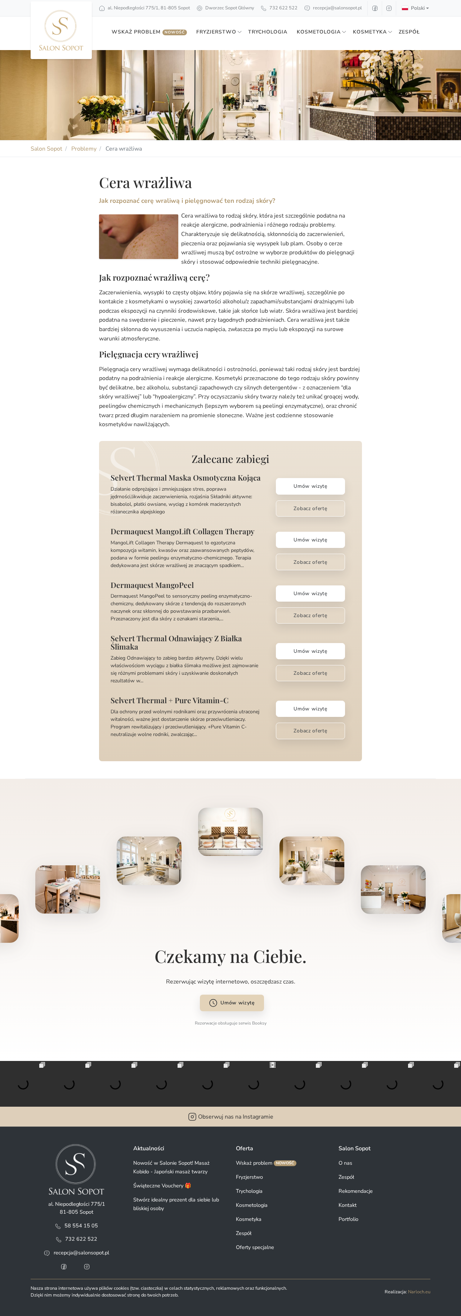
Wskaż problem (148, 31)
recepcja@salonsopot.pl (337, 8)
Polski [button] (418, 8)
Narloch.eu (419, 1292)
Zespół (409, 31)
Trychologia (267, 31)
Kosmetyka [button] (370, 31)
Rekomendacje (356, 1191)
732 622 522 (282, 8)
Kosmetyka (248, 1219)
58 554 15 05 (81, 1225)
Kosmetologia (252, 1205)
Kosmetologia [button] (319, 31)
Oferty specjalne (255, 1247)
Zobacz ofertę (310, 508)
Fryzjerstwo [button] (216, 31)
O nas (345, 1162)
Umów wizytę (310, 486)
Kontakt (348, 1205)
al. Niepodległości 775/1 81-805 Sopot (76, 1207)
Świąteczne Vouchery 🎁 (162, 1185)
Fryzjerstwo (249, 1177)
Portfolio (348, 1219)
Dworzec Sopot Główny (229, 8)
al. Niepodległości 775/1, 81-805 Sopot (148, 8)
